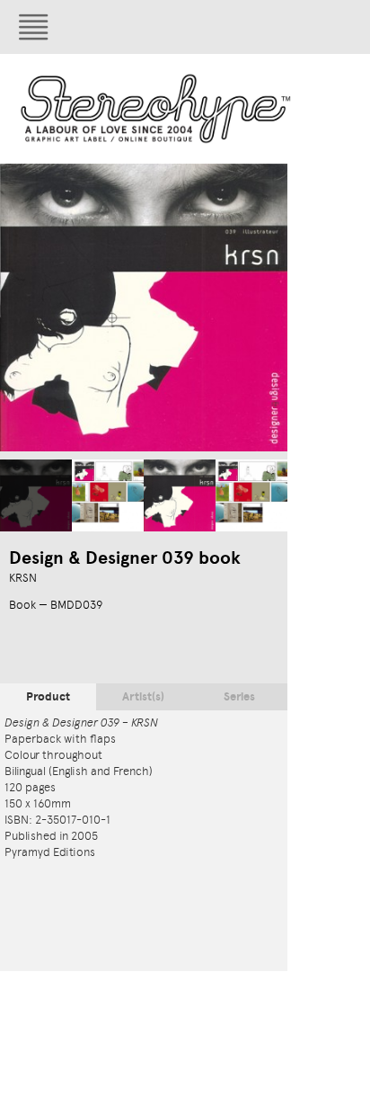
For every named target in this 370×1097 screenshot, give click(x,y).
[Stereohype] (157, 108)
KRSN (23, 577)
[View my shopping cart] (247, 27)
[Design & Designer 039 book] (36, 495)
